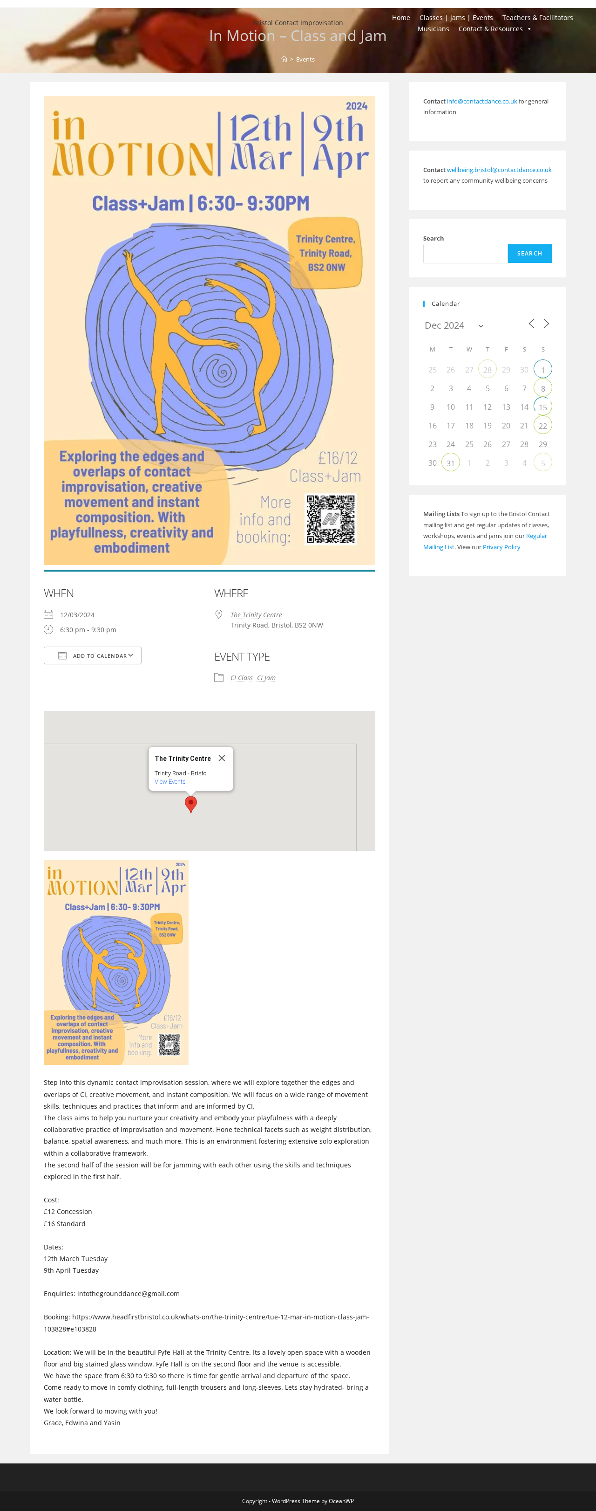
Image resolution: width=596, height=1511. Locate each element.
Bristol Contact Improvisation (298, 22)
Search (433, 238)
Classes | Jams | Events (456, 17)
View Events (169, 781)
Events (305, 59)
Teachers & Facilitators (537, 17)
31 (451, 463)
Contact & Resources (491, 28)
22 (543, 426)
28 (487, 370)
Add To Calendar (99, 655)
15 (543, 407)
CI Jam (266, 677)
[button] (191, 805)
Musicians (433, 28)
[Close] (221, 758)
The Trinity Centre (256, 614)
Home (401, 17)
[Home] (284, 59)
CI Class (241, 677)
